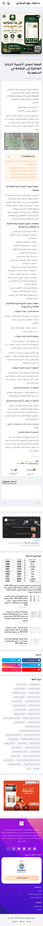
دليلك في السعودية (19, 705)
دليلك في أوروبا (35, 743)
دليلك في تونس (10, 743)
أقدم (4, 503)
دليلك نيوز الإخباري (27, 3)
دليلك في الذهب (17, 701)
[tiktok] (8, 849)
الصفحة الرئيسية (37, 59)
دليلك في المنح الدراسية (32, 735)
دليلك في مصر (8, 760)
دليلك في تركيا (22, 743)
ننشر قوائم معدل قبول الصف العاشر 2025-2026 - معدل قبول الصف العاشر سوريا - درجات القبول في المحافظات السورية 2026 (16, 601)
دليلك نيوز (37, 768)
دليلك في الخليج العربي (23, 59)
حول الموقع (38, 906)
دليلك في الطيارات (34, 714)
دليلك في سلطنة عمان (32, 747)
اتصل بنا (39, 910)
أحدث (38, 503)
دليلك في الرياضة (34, 705)
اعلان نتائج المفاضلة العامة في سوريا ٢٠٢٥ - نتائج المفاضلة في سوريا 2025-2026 (16, 641)
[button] (40, 3)
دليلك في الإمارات (34, 689)
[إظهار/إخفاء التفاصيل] (21, 808)
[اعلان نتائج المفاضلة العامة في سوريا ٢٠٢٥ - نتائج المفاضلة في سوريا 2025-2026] (35, 641)
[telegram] (24, 849)
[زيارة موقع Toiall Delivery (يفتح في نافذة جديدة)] (21, 795)
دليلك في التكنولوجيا (19, 693)
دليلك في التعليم (34, 693)
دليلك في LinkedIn (14, 764)
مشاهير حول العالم (35, 894)
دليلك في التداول (20, 689)
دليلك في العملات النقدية (12, 718)
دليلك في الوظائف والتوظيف (31, 739)
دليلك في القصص (34, 722)
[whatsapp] (14, 849)
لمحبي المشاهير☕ (21, 878)
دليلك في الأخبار (35, 684)
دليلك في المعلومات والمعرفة (30, 731)
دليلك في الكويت (19, 722)
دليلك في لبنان (15, 756)
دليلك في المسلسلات (33, 726)
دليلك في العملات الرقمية (31, 718)
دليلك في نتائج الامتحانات (32, 764)
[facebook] (35, 849)
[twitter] (29, 849)
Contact (15, 922)
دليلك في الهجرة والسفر (13, 735)
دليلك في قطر (35, 752)
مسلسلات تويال (36, 898)
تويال (40, 891)
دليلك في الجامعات (33, 697)
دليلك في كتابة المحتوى (19, 752)
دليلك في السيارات (20, 710)
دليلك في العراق (20, 714)
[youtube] (19, 849)
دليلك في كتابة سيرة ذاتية (32, 756)
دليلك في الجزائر (19, 697)
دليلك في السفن (34, 710)
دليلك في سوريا (17, 747)
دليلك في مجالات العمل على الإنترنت (28, 760)
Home (29, 922)
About (22, 922)
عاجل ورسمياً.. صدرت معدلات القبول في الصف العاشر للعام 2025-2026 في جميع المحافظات (16, 630)
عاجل (28, 768)
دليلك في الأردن (22, 684)
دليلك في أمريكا (13, 739)
